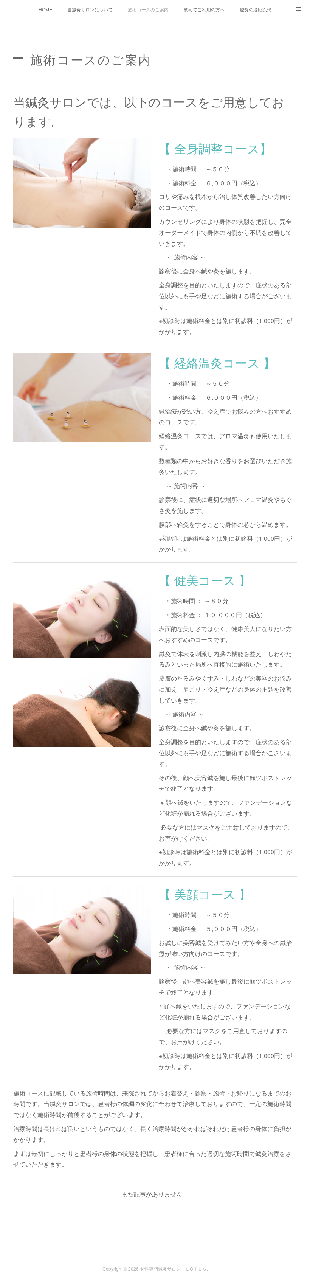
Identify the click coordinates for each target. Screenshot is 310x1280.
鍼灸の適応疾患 (255, 9)
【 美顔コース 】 (205, 893)
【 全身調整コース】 (215, 148)
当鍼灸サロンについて (90, 9)
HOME (45, 9)
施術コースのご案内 (148, 9)
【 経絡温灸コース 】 (217, 362)
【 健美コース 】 (205, 579)
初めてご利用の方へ (204, 9)
